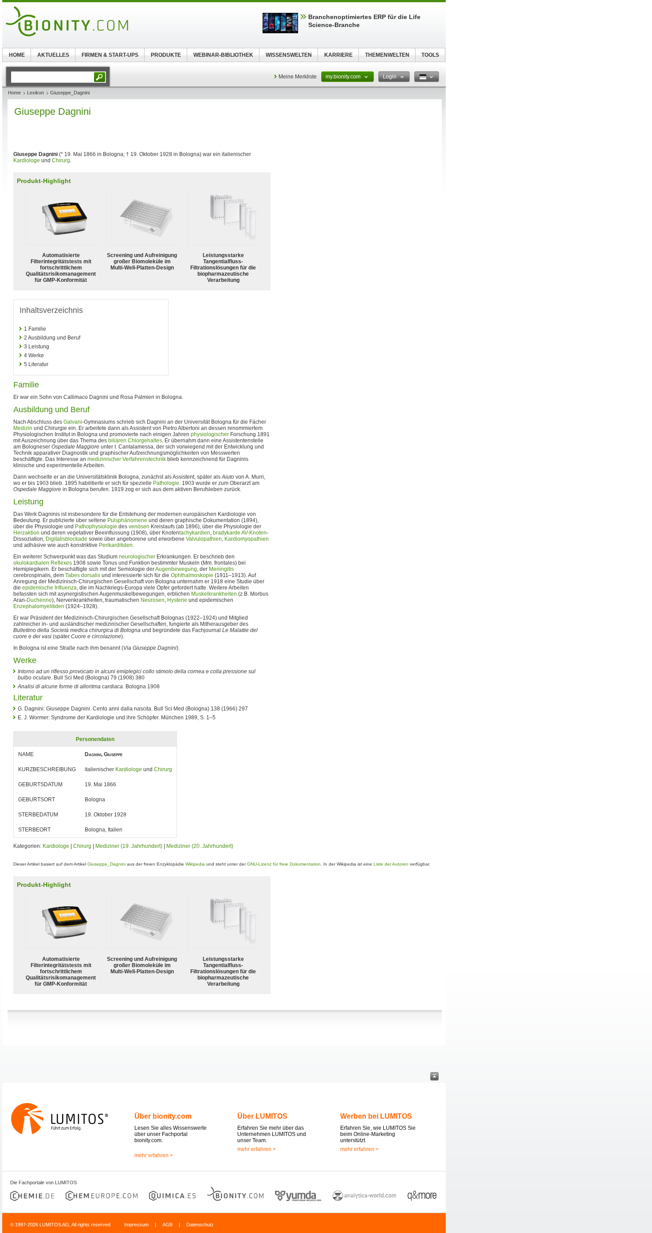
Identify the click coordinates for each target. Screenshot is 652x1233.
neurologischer (137, 557)
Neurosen (153, 600)
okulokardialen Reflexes (42, 563)
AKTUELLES (53, 55)
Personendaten (95, 739)
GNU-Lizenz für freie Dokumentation (284, 864)
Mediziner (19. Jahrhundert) (128, 846)
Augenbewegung (176, 569)
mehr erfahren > (153, 1155)
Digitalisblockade (66, 539)
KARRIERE (338, 55)
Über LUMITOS (262, 1116)
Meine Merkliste (298, 77)
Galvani (72, 422)
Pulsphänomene (127, 520)
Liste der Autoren (390, 864)
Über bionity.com (163, 1116)
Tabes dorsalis (82, 575)
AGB (167, 1224)
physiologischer (210, 434)
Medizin (22, 428)
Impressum (136, 1224)
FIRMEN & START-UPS (110, 55)
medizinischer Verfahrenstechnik (126, 459)
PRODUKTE (166, 55)
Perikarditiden (116, 545)
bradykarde (226, 533)
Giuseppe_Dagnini (106, 864)
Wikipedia (195, 864)
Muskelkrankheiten (214, 594)
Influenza (66, 588)
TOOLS (430, 55)
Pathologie (166, 483)
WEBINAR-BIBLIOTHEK (223, 55)
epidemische (37, 588)
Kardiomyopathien (246, 539)
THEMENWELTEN (387, 55)
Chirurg (61, 160)
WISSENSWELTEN (289, 55)
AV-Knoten (254, 533)
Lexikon (35, 92)
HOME (17, 55)
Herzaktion (26, 533)
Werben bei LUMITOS (376, 1116)
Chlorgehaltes (145, 440)
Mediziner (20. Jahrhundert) (199, 846)
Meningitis (221, 569)
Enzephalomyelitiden (38, 606)
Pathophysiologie (96, 526)
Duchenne (39, 600)
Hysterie (177, 600)
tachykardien (194, 533)
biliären (117, 440)
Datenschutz (200, 1224)
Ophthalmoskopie (192, 575)
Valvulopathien (204, 539)
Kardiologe (26, 160)
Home (14, 92)
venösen (139, 526)
